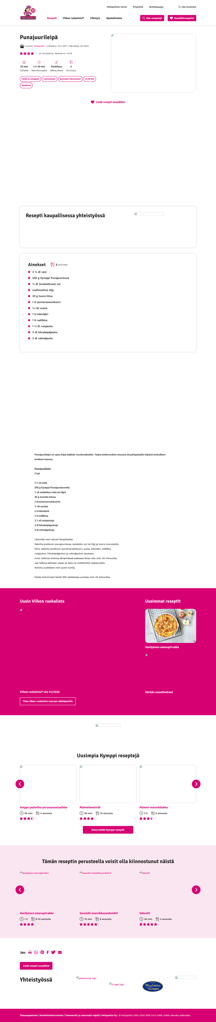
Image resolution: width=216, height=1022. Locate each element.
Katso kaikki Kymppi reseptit (108, 829)
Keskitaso (26, 85)
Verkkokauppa (156, 6)
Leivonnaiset (49, 79)
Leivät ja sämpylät (30, 79)
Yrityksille (138, 6)
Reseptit (52, 18)
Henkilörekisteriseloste (51, 1015)
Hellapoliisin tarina (117, 6)
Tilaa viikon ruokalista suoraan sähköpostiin (48, 701)
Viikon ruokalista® (73, 18)
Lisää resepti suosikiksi (36, 965)
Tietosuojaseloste (29, 1015)
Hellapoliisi (39, 46)
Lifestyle (95, 18)
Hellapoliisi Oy (109, 1015)
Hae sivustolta (189, 6)
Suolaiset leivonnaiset (70, 79)
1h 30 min (89, 79)
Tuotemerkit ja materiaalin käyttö (82, 1015)
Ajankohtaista (114, 18)
